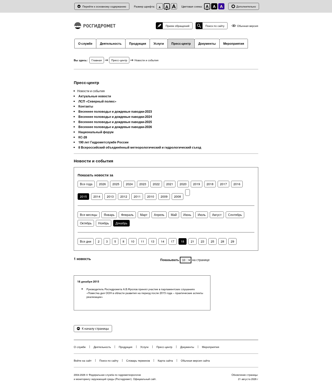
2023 (142, 184)
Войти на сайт (82, 360)
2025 (115, 184)
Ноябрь (103, 223)
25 (212, 241)
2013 (110, 196)
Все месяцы (88, 214)
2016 (236, 184)
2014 (96, 196)
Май (174, 214)
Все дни (85, 241)
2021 (169, 184)
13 (152, 241)
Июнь (187, 214)
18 (182, 241)
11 (142, 241)
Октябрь (86, 223)
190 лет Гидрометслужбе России (103, 142)
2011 (137, 196)
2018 (210, 184)
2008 (177, 196)
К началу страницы (95, 328)
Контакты (85, 106)
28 (222, 241)
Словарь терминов (138, 360)
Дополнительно (246, 6)
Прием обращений (177, 26)
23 (202, 241)
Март (143, 214)
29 (232, 241)
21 (192, 241)
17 (172, 241)
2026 (102, 184)
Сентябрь (235, 214)
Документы (207, 43)
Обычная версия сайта (195, 360)
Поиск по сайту (214, 26)
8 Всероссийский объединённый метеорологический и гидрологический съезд (139, 147)
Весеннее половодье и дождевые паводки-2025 (115, 122)
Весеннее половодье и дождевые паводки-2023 (115, 111)
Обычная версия (247, 26)
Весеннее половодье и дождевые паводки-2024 (115, 117)
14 (162, 241)
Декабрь (121, 223)
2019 (196, 184)
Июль (202, 214)
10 (132, 241)
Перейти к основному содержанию (104, 6)
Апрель (159, 214)
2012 (123, 196)
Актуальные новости (94, 96)
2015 (83, 196)
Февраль (127, 214)
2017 (223, 184)
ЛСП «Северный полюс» (97, 101)
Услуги (159, 43)
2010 (150, 196)
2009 (164, 196)
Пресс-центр (181, 43)
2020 (183, 184)
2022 (156, 184)
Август (217, 214)
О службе (85, 43)
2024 (129, 184)
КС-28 (82, 137)
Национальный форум (96, 132)
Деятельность (111, 43)
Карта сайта (165, 360)
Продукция (137, 43)
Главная (96, 60)
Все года (86, 184)
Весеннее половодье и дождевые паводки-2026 (115, 127)
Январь (109, 214)
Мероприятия (233, 43)
